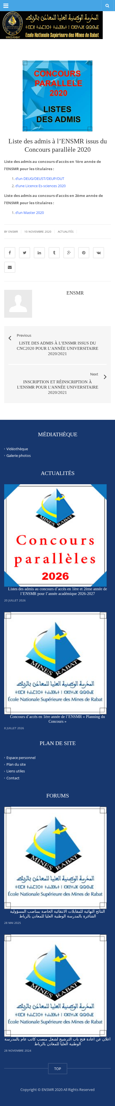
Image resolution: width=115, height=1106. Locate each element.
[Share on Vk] (98, 252)
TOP (57, 1068)
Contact (13, 777)
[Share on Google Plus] (69, 252)
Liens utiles (15, 771)
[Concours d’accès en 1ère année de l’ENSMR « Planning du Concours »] (55, 663)
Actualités (65, 231)
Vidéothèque (17, 448)
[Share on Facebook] (9, 252)
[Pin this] (83, 252)
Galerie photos (18, 455)
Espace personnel (20, 757)
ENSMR (75, 293)
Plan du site (16, 764)
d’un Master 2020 (29, 212)
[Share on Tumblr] (54, 252)
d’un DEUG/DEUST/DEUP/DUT (39, 178)
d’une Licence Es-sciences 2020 (40, 185)
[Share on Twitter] (24, 252)
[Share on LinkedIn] (39, 252)
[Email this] (9, 267)
